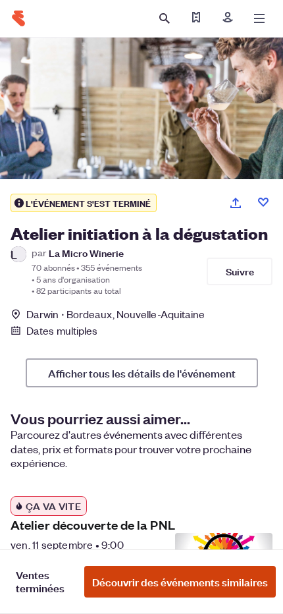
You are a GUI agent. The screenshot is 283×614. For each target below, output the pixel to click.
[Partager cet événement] (235, 203)
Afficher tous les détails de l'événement (142, 373)
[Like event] (263, 202)
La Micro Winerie (86, 252)
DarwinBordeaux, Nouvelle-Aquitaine (115, 314)
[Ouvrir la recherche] (164, 18)
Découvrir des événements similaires (180, 581)
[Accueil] (18, 18)
